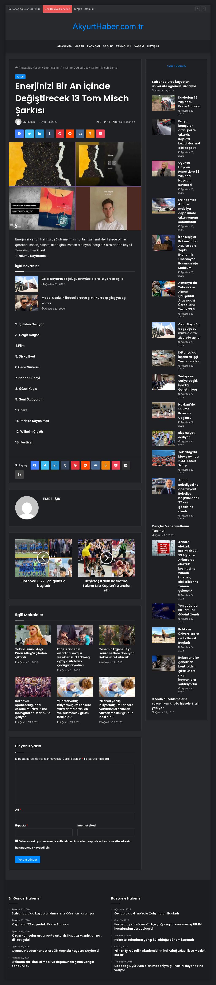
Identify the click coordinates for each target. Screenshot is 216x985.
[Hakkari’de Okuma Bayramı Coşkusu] (163, 410)
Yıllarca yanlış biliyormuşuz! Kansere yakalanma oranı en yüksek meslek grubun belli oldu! (116, 709)
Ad (18, 809)
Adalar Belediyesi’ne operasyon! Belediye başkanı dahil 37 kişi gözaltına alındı (188, 495)
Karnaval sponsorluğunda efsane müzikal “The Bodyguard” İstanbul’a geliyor (32, 709)
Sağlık (108, 46)
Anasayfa (64, 46)
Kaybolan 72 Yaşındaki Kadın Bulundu (189, 101)
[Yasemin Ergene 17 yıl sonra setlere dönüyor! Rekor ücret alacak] (117, 635)
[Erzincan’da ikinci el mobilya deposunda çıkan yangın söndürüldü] (163, 206)
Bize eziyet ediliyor (186, 435)
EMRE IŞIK (29, 121)
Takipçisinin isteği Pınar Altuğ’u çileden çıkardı (31, 653)
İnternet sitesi (86, 825)
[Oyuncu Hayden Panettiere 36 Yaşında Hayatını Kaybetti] (163, 168)
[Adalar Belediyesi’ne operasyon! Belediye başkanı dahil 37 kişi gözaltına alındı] (163, 486)
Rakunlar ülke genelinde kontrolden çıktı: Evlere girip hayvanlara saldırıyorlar (188, 670)
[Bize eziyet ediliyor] (163, 438)
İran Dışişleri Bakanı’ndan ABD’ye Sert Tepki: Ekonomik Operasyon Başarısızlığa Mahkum (188, 252)
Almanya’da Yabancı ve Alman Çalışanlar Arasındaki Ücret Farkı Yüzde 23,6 (187, 296)
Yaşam (139, 46)
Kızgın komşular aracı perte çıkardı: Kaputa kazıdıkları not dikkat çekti (119, 9)
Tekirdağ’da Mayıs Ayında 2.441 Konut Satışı (188, 458)
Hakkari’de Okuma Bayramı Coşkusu (186, 411)
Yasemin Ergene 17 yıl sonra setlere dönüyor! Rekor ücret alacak (117, 653)
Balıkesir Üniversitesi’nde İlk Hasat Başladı (188, 636)
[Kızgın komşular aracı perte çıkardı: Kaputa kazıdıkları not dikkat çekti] (163, 127)
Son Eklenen (176, 66)
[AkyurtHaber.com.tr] (108, 26)
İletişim (153, 46)
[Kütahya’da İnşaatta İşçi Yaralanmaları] (163, 358)
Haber (79, 46)
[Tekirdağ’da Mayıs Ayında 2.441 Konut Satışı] (163, 458)
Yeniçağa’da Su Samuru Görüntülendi (188, 610)
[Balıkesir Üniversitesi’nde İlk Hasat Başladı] (163, 635)
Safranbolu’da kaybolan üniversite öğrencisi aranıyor (174, 84)
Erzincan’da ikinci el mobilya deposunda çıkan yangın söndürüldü (188, 211)
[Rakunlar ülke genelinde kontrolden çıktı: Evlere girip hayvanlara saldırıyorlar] (163, 663)
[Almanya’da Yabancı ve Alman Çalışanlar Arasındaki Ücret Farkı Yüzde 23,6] (163, 288)
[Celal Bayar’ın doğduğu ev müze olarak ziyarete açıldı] (26, 284)
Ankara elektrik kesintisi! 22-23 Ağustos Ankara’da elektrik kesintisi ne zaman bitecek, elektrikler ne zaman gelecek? (188, 566)
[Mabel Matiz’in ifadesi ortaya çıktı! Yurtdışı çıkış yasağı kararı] (26, 303)
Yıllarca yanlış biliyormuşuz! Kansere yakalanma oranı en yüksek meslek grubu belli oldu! (74, 709)
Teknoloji (123, 46)
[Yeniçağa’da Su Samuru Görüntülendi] (163, 611)
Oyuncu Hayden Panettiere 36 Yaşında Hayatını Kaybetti (188, 174)
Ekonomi (93, 46)
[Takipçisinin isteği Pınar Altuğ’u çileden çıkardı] (33, 635)
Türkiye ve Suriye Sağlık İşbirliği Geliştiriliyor (188, 383)
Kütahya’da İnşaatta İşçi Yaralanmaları (189, 356)
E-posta (21, 825)
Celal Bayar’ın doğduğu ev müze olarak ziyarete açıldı (83, 279)
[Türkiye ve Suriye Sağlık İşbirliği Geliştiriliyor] (163, 382)
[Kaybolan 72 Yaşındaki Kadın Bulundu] (163, 103)
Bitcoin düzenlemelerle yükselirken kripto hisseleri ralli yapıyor (175, 703)
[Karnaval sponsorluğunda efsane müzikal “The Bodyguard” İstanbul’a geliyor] (33, 687)
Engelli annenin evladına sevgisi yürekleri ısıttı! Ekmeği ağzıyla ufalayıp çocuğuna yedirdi (73, 657)
